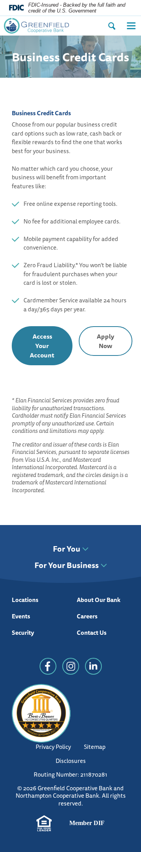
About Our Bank (99, 599)
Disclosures (71, 760)
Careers (87, 616)
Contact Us (92, 632)
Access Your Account (42, 345)
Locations (25, 599)
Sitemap (94, 746)
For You (66, 549)
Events (21, 616)
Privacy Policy (53, 746)
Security (23, 632)
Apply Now (114, 343)
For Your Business (66, 565)
